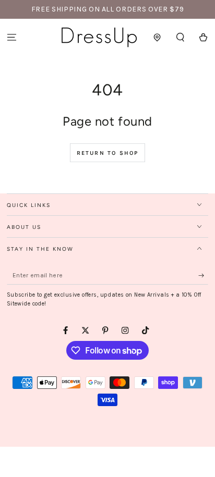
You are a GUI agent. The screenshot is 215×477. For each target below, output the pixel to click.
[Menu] (11, 37)
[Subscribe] (203, 275)
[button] (180, 37)
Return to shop (108, 153)
